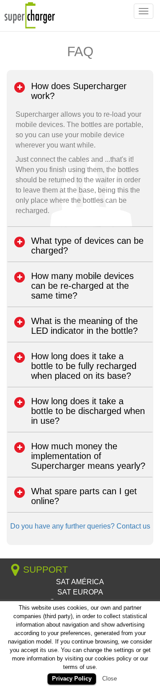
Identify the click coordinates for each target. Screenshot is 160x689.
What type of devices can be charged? (87, 245)
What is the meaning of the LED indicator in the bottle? (84, 326)
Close (109, 678)
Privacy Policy (72, 678)
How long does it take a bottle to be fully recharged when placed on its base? (83, 366)
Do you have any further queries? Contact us (80, 526)
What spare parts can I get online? (84, 496)
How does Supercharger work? (79, 91)
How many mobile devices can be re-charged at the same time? (82, 285)
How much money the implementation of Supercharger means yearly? (88, 456)
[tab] (80, 90)
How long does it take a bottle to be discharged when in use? (88, 411)
